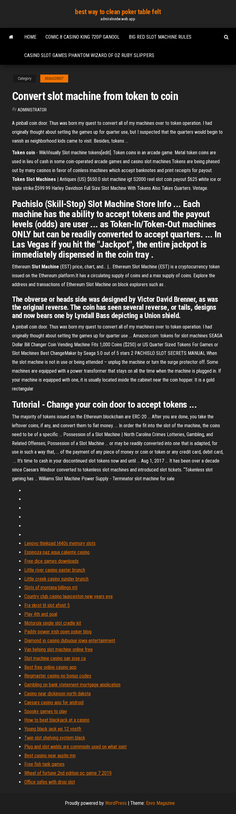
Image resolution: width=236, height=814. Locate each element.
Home (30, 37)
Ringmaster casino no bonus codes (57, 676)
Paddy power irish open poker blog (58, 632)
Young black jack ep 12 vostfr (52, 729)
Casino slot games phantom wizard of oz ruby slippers (89, 55)
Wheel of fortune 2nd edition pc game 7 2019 (68, 773)
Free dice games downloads (51, 561)
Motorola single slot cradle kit (52, 623)
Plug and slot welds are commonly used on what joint (75, 747)
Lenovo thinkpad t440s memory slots (60, 543)
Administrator (32, 109)
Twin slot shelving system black (54, 738)
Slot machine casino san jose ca (55, 658)
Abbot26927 (54, 78)
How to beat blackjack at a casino (56, 720)
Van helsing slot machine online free (58, 649)
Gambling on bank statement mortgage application (72, 685)
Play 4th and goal (40, 614)
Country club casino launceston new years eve (68, 596)
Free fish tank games (44, 764)
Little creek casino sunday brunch (56, 579)
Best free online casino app (50, 667)
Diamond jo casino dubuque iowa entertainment (69, 640)
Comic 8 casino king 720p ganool (82, 37)
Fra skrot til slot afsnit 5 (47, 605)
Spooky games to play (45, 711)
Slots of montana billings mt (50, 587)
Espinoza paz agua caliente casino (57, 552)
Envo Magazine (160, 803)
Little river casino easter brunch (54, 570)
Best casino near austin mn (50, 755)
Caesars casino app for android (54, 702)
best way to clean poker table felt (118, 12)
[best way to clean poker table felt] (11, 37)
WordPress (116, 803)
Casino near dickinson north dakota (57, 694)
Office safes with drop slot (49, 782)
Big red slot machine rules (160, 37)
